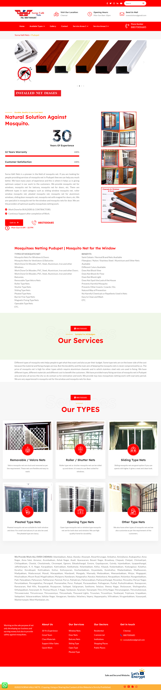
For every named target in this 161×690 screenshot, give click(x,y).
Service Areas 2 (100, 26)
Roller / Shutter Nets (80, 460)
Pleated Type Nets (28, 522)
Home (22, 26)
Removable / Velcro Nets (27, 460)
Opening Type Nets (80, 522)
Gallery (53, 26)
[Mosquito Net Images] (37, 93)
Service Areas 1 (80, 26)
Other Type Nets (133, 522)
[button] (17, 62)
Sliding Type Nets (133, 460)
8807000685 (46, 222)
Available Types (36, 26)
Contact (64, 26)
